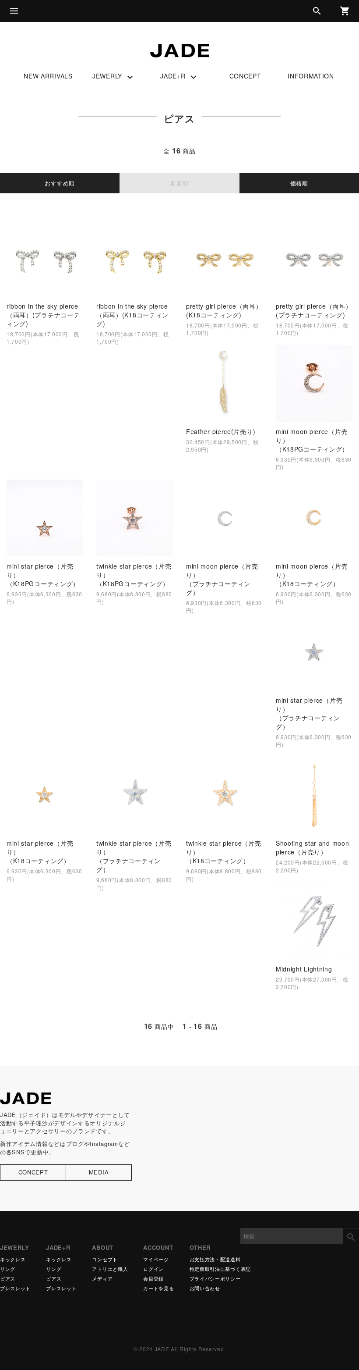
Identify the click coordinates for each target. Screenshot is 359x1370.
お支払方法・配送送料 (215, 1259)
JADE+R (179, 76)
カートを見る (158, 1288)
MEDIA (99, 1172)
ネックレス (13, 1259)
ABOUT (102, 1248)
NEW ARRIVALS (48, 75)
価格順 (299, 183)
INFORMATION (311, 75)
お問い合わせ (205, 1288)
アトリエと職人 (110, 1269)
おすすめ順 (60, 183)
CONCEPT (245, 75)
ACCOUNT (158, 1248)
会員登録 (153, 1278)
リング (7, 1269)
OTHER (200, 1248)
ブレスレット (15, 1288)
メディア (102, 1278)
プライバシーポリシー (215, 1278)
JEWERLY (113, 76)
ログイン (153, 1269)
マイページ (156, 1259)
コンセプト (105, 1259)
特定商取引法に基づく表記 (220, 1269)
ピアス (7, 1278)
